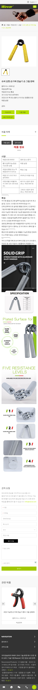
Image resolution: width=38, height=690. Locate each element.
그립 (19, 25)
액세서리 (14, 25)
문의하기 (5, 642)
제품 (8, 25)
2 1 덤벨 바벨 (23, 662)
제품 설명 (7, 142)
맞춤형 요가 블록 (25, 673)
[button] (3, 604)
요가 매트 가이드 (24, 665)
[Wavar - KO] (8, 6)
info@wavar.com (30, 502)
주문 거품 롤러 (15, 675)
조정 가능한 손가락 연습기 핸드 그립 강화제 (19, 612)
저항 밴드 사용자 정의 (17, 678)
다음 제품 (23, 112)
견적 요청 (18, 142)
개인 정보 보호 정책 (28, 658)
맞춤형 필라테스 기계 (10, 673)
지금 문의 (19, 622)
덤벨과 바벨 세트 (27, 675)
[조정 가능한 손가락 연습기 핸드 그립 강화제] (19, 598)
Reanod (17, 658)
